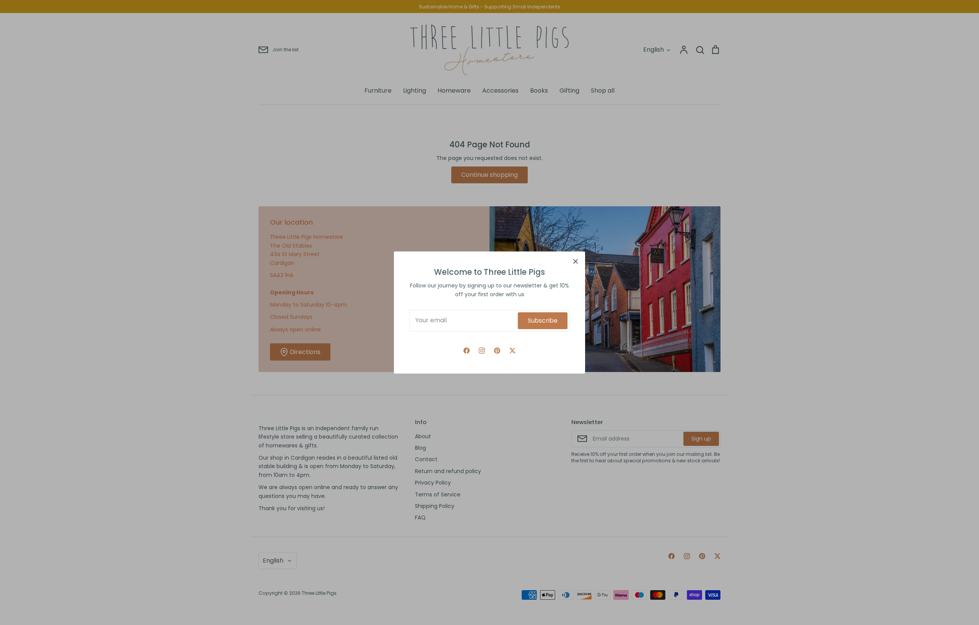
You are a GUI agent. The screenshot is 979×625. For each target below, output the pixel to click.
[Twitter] (512, 350)
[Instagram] (482, 350)
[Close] (575, 261)
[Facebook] (466, 350)
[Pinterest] (497, 350)
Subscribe (543, 320)
